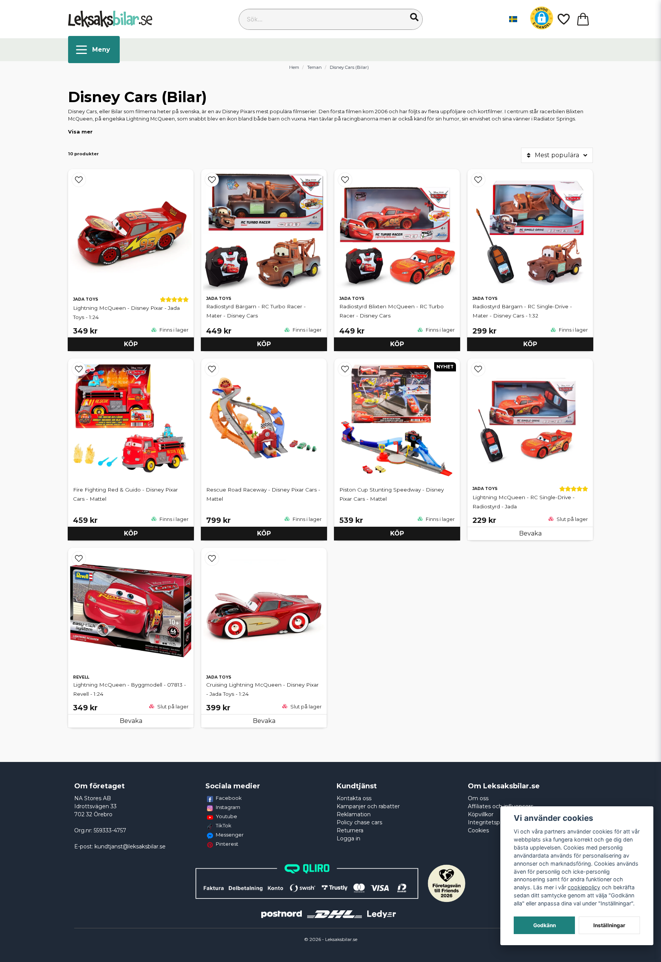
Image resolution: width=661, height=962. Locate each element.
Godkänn (544, 925)
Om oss (478, 798)
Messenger (230, 835)
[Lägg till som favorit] (563, 19)
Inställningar (609, 925)
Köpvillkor (480, 814)
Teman (314, 67)
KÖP (131, 344)
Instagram (228, 807)
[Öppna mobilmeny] (94, 49)
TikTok (223, 825)
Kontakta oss (354, 798)
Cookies (478, 830)
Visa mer (80, 132)
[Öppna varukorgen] (583, 19)
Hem (294, 67)
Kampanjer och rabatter (368, 806)
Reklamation (354, 814)
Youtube (226, 816)
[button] (414, 17)
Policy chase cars (359, 822)
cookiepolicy (584, 887)
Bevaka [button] (530, 533)
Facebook (229, 798)
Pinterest (227, 844)
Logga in (348, 838)
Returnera (350, 830)
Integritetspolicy (490, 822)
